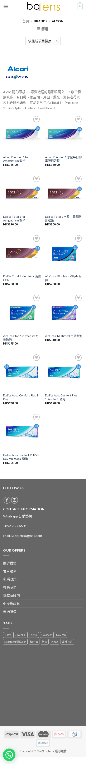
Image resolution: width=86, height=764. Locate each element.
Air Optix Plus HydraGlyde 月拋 (63, 278)
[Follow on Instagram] (14, 500)
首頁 (26, 21)
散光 (44, 641)
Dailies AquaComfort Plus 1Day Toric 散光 (61, 397)
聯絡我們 (9, 587)
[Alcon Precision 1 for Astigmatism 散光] (22, 134)
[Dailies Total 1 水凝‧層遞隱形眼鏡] (64, 193)
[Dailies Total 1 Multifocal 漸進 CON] (22, 253)
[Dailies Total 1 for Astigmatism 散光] (22, 193)
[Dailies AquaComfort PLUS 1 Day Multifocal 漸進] (22, 432)
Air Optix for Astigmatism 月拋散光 (21, 337)
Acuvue (33, 635)
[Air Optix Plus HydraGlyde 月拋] (64, 253)
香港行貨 (67, 641)
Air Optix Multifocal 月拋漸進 (63, 336)
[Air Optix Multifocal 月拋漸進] (64, 313)
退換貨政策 (11, 603)
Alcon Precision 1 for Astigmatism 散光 (16, 159)
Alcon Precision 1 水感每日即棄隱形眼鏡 (63, 159)
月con (54, 641)
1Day (7, 635)
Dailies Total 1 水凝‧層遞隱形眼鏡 (63, 218)
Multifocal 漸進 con (15, 641)
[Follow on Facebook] (7, 500)
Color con (46, 635)
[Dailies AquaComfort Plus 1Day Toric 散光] (64, 372)
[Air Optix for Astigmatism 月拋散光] (22, 313)
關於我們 (9, 563)
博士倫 (34, 641)
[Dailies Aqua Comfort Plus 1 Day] (22, 372)
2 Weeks (20, 635)
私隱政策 (9, 579)
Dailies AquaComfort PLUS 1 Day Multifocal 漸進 (21, 456)
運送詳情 (9, 612)
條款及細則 (11, 595)
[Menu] (5, 6)
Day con (61, 635)
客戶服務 (9, 571)
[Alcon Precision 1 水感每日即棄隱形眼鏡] (64, 134)
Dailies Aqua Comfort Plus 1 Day (20, 397)
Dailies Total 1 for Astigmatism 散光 (14, 218)
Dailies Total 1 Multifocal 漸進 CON (22, 278)
